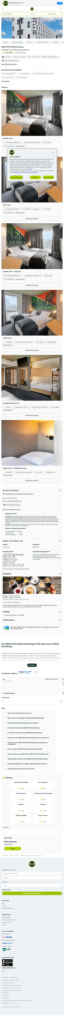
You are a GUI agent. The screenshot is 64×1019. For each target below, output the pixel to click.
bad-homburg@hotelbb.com (51, 57)
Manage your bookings (7, 908)
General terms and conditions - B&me (10, 987)
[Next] (61, 701)
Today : (13, 555)
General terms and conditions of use (10, 977)
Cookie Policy (34, 172)
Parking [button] (6, 612)
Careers (4, 924)
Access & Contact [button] (11, 490)
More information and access (9, 64)
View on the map (20, 52)
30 (60, 36)
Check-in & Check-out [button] (13, 541)
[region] (32, 165)
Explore (13, 848)
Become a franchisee (7, 922)
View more (32, 665)
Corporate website (6, 917)
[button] (30, 686)
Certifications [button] (9, 620)
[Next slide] (61, 113)
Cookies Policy (17, 172)
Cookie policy (5, 992)
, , (15, 49)
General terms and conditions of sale (10, 980)
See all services (5, 81)
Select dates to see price (32, 218)
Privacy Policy (26, 172)
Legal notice (5, 998)
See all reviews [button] (5, 697)
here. (31, 169)
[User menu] (61, 9)
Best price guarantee (21, 57)
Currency (4, 882)
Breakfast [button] (7, 574)
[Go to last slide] (3, 113)
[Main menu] (3, 9)
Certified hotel (7, 57)
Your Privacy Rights (16, 177)
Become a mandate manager (8, 919)
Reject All (35, 177)
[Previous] (3, 701)
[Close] (1, 3)
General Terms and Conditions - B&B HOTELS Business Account (17, 1000)
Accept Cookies (48, 177)
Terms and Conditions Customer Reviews (11, 990)
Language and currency (9, 870)
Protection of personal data (8, 982)
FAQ (3, 903)
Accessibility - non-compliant (9, 1003)
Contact (4, 905)
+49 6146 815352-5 (35, 57)
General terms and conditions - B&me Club (12, 985)
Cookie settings (5, 995)
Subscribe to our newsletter (32, 893)
